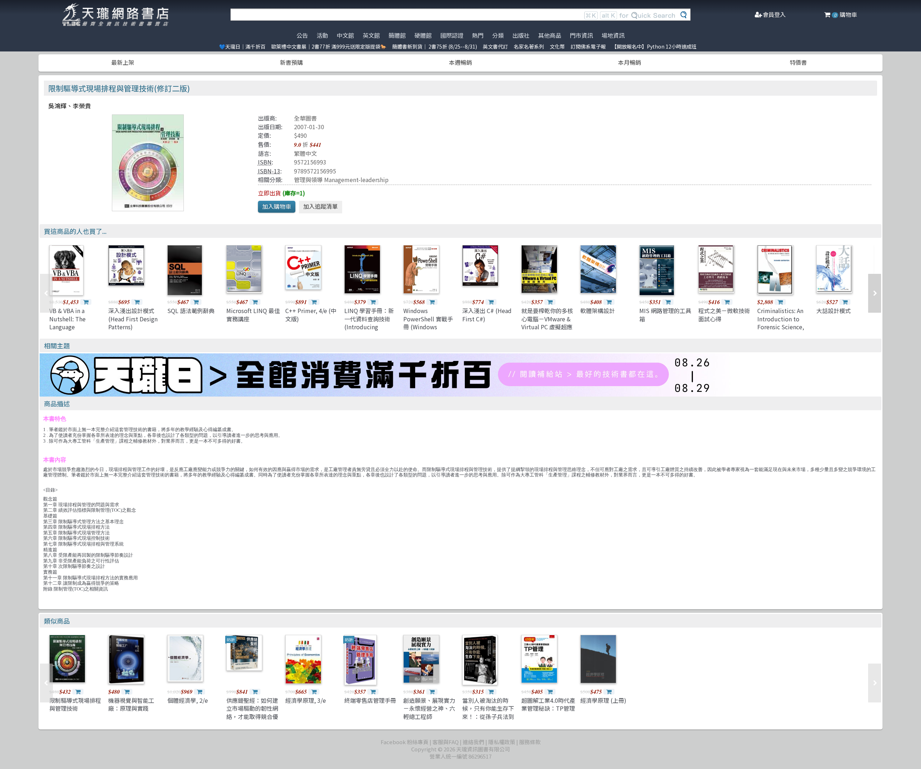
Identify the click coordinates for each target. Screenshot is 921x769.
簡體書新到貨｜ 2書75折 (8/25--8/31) (434, 46)
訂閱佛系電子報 (588, 46)
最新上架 (122, 62)
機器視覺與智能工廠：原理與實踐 (131, 704)
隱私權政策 (501, 742)
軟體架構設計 (597, 310)
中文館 (345, 35)
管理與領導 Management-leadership (341, 179)
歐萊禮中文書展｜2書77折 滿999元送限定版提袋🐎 (328, 46)
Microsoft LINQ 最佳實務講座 (253, 314)
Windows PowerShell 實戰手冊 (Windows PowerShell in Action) (428, 326)
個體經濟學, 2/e (187, 700)
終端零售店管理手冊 (370, 700)
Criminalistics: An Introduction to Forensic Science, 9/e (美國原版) (780, 322)
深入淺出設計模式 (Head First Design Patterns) (133, 318)
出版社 (521, 35)
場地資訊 (613, 35)
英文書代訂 (495, 46)
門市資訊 (581, 35)
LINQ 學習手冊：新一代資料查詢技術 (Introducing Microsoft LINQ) (369, 322)
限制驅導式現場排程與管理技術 (75, 704)
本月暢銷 (629, 62)
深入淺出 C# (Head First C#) (487, 314)
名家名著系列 (529, 46)
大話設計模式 (833, 310)
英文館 (371, 35)
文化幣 (557, 46)
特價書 (798, 62)
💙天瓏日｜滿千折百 (242, 46)
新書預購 (291, 62)
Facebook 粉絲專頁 (404, 742)
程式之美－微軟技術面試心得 (724, 314)
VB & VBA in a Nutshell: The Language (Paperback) (67, 322)
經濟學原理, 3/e (305, 700)
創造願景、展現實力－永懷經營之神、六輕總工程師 (429, 708)
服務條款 (530, 742)
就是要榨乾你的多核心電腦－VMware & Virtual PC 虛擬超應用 (547, 322)
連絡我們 (473, 742)
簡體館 (397, 35)
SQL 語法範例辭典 (190, 310)
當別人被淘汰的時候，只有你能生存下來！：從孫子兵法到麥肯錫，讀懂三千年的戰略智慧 (488, 716)
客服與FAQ (445, 742)
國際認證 (451, 35)
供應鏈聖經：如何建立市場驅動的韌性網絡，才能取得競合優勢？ (252, 712)
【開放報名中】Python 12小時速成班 (654, 46)
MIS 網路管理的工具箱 (665, 314)
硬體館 (423, 35)
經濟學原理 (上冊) (603, 700)
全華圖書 (305, 118)
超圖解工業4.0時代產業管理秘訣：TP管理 (548, 704)
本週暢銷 (460, 62)
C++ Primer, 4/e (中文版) (310, 314)
